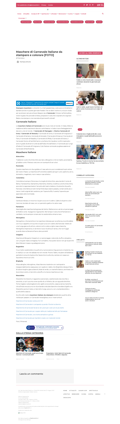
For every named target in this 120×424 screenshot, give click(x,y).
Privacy (43, 5)
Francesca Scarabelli (90, 187)
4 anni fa (22, 359)
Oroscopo (21, 18)
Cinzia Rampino (89, 232)
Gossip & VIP (35, 14)
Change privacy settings (24, 419)
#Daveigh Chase (49, 22)
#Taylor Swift (89, 22)
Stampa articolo (25, 62)
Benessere (62, 14)
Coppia (76, 14)
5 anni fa (52, 359)
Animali (83, 14)
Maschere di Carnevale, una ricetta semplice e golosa (34, 314)
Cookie (50, 5)
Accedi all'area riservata (90, 53)
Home (19, 14)
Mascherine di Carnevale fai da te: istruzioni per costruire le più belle (40, 308)
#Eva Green (37, 22)
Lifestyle (54, 14)
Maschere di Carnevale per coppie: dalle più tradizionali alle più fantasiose (41, 311)
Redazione (78, 87)
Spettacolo (45, 14)
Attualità (26, 14)
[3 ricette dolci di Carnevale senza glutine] (94, 229)
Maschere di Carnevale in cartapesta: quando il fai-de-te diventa (38, 304)
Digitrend (26, 408)
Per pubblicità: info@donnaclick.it (28, 5)
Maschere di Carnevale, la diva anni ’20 (29, 301)
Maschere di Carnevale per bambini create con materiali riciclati (38, 318)
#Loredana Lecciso (77, 22)
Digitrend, (18, 359)
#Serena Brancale (63, 22)
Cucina (70, 14)
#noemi (99, 22)
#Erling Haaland (26, 22)
